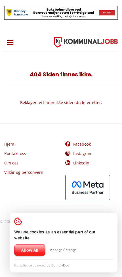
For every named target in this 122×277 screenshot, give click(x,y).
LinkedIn (81, 163)
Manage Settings (62, 250)
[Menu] (10, 42)
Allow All (29, 250)
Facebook (82, 144)
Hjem (9, 144)
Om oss (11, 163)
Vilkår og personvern (23, 172)
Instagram (82, 153)
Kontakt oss (15, 153)
